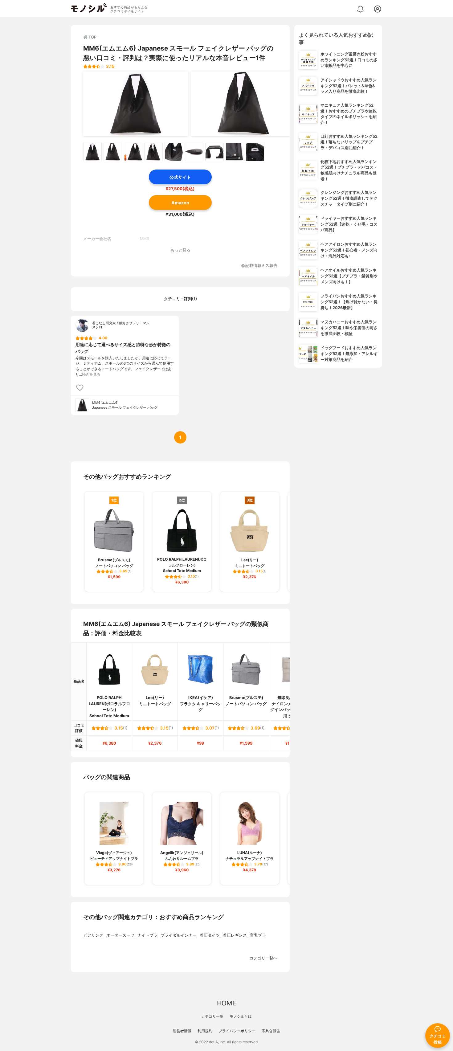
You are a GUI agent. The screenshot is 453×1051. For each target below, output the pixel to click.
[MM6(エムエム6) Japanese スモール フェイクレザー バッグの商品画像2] (243, 104)
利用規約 (205, 1031)
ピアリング (93, 935)
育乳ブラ (258, 935)
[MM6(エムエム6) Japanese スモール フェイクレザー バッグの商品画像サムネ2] (113, 152)
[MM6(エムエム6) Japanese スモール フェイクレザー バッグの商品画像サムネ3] (133, 152)
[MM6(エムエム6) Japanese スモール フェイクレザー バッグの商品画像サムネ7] (214, 152)
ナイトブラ (147, 935)
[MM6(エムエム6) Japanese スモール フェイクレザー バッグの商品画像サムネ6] (194, 152)
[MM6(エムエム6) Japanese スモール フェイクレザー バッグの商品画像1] (135, 104)
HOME (226, 1003)
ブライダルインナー (179, 935)
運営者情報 (182, 1031)
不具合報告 (271, 1031)
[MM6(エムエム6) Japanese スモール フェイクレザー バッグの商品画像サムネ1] (92, 152)
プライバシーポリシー (236, 1031)
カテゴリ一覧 (212, 1016)
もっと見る (180, 250)
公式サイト (180, 177)
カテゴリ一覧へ (263, 958)
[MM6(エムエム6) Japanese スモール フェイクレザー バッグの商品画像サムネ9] (255, 152)
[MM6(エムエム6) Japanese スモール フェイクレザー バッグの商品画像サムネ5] (174, 152)
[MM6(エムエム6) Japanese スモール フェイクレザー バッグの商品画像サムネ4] (153, 152)
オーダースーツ (120, 935)
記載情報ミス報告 (261, 266)
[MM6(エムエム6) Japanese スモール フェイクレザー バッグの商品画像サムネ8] (235, 152)
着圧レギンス (235, 935)
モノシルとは (241, 1016)
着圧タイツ (210, 935)
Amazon (180, 202)
